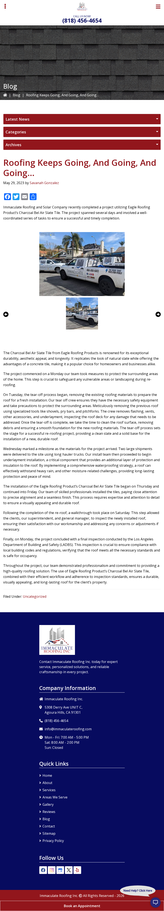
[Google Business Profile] (60, 870)
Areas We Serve (54, 797)
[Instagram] (52, 870)
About (47, 782)
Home (47, 775)
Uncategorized (34, 596)
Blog (16, 95)
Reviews (48, 811)
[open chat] (155, 902)
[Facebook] (43, 870)
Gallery (48, 804)
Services (49, 790)
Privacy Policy (53, 840)
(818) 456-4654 (82, 20)
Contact (48, 826)
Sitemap (49, 833)
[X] (69, 870)
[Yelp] (77, 870)
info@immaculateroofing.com (68, 729)
